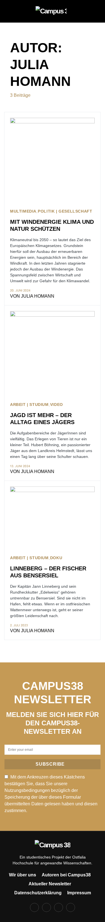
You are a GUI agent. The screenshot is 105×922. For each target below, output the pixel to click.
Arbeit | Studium (29, 405)
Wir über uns (22, 874)
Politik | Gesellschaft (65, 211)
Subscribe (50, 764)
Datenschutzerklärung (38, 892)
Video (56, 405)
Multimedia (23, 211)
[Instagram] (46, 907)
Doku (56, 558)
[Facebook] (34, 907)
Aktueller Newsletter (50, 883)
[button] (11, 11)
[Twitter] (58, 907)
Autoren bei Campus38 (66, 874)
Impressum (79, 892)
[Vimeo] (70, 907)
